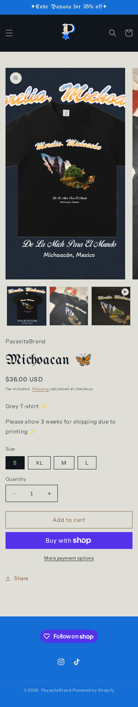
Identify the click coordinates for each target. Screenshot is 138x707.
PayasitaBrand (56, 690)
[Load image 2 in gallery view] (69, 306)
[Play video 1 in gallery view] (111, 306)
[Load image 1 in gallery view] (26, 306)
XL (39, 462)
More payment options (69, 558)
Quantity (16, 479)
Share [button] (21, 578)
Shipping (40, 389)
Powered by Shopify (93, 690)
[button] (9, 33)
